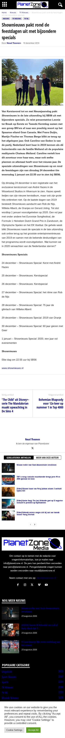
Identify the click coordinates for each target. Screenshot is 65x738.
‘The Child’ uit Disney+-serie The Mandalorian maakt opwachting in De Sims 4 (15, 405)
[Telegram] (29, 51)
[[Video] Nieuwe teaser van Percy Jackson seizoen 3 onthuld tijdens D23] (8, 492)
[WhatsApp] (21, 51)
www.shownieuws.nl (12, 368)
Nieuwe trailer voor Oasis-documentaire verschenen (37, 464)
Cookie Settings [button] (14, 730)
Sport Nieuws (9, 677)
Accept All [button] (33, 730)
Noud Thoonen (14, 43)
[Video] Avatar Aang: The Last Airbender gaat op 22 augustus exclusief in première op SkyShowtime (40, 501)
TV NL (26, 19)
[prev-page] (30, 524)
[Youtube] (47, 585)
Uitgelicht (7, 672)
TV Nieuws (23, 12)
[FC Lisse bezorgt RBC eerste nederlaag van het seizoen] (10, 646)
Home (4, 12)
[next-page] (34, 524)
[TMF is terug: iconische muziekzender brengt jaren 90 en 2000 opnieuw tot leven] (8, 480)
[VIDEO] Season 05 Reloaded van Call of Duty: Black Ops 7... (39, 626)
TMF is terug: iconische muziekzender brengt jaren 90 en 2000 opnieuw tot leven (38, 477)
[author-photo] (32, 427)
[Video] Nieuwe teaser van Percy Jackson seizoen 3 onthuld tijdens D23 (39, 489)
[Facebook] (5, 51)
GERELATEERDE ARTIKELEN (19, 457)
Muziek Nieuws (10, 698)
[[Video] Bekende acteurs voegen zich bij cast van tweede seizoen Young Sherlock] (8, 515)
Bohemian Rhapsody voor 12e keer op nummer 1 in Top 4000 (50, 403)
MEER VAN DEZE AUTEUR (47, 457)
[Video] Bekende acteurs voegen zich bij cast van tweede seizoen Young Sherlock (38, 513)
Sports (5, 682)
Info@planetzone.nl (46, 578)
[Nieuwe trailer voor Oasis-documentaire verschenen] (8, 468)
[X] (13, 51)
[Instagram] (25, 585)
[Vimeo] (40, 585)
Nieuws (13, 12)
